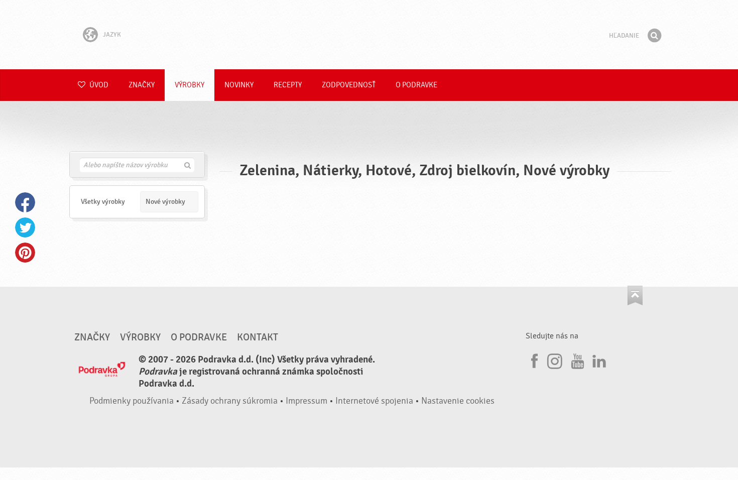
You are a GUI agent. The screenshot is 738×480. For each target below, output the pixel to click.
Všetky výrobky (103, 201)
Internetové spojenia (374, 401)
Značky (142, 85)
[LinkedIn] (597, 359)
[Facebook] (533, 359)
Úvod (98, 85)
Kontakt (257, 337)
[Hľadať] (654, 36)
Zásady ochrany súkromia (230, 401)
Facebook (25, 202)
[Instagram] (554, 359)
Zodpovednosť (349, 85)
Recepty (288, 85)
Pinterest (25, 253)
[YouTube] (576, 359)
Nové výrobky (165, 201)
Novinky (239, 85)
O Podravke (416, 85)
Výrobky (189, 85)
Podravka (369, 34)
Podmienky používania (131, 401)
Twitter (25, 227)
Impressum (306, 401)
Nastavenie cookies (458, 401)
